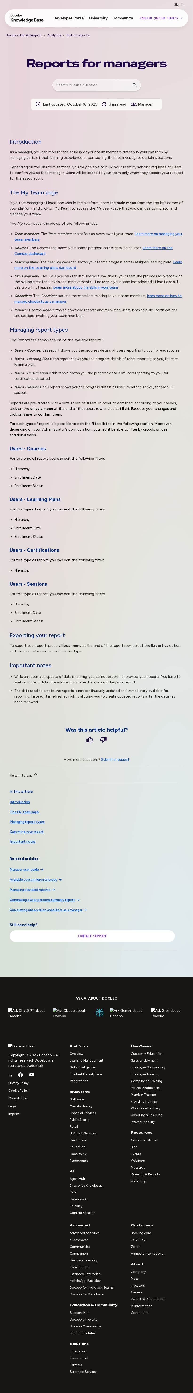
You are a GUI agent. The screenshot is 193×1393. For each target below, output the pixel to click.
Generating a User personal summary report (42, 900)
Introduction (20, 802)
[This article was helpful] (89, 740)
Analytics (54, 35)
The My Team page (24, 812)
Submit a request (115, 759)
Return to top (21, 775)
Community (122, 18)
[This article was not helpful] (103, 740)
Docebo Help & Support (24, 35)
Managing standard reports (30, 890)
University (98, 18)
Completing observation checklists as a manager (46, 910)
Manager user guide (24, 869)
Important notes (23, 842)
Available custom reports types (33, 880)
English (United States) (160, 18)
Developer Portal (68, 18)
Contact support (92, 936)
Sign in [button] (178, 4)
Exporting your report (27, 832)
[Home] (27, 20)
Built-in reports (78, 35)
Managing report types (27, 822)
